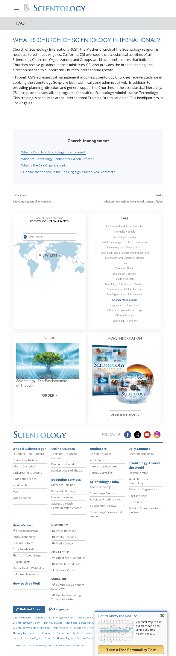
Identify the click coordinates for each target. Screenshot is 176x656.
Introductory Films (101, 473)
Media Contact (64, 543)
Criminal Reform (23, 543)
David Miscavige (53, 622)
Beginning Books (101, 454)
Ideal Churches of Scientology (140, 481)
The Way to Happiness (25, 633)
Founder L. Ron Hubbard (28, 454)
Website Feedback (67, 564)
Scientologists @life (141, 454)
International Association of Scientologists (78, 627)
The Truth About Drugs (27, 555)
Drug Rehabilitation (25, 549)
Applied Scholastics (84, 633)
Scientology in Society (124, 321)
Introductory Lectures (103, 466)
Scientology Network (61, 617)
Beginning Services (66, 480)
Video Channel (22, 498)
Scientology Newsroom (26, 622)
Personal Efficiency (63, 491)
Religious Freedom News (106, 499)
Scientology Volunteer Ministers (31, 627)
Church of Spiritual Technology (124, 310)
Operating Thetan (124, 268)
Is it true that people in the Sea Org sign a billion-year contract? (68, 172)
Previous (20, 195)
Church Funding (124, 315)
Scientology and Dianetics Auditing (124, 258)
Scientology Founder (124, 237)
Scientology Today (105, 482)
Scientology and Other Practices (124, 289)
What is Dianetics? (24, 466)
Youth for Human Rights (59, 638)
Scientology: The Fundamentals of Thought (41, 383)
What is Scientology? (29, 449)
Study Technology (24, 537)
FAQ (124, 218)
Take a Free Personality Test (131, 649)
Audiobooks (98, 460)
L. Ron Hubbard (22, 617)
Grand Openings (100, 487)
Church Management (124, 300)
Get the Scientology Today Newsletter (66, 597)
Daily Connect (139, 449)
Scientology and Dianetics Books (125, 247)
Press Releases (65, 531)
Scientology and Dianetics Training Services (124, 253)
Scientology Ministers (124, 274)
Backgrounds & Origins (27, 473)
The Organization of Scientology (32, 202)
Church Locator (138, 473)
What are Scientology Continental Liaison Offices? (57, 159)
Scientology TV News (103, 506)
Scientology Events (102, 493)
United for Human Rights (27, 638)
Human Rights (21, 562)
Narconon (63, 633)
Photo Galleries (65, 537)
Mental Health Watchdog (28, 568)
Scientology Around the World (144, 465)
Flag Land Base (138, 496)
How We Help (23, 525)
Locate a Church (65, 570)
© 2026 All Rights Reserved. (49, 645)
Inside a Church (124, 279)
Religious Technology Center (124, 305)
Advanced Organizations (144, 489)
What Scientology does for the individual (124, 242)
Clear (125, 263)
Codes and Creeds (25, 479)
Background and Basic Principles (124, 226)
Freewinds (135, 502)
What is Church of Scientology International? (53, 152)
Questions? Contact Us (70, 558)
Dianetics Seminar (62, 485)
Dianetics (40, 617)
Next (158, 195)
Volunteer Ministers (25, 574)
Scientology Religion (89, 617)
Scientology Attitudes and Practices (124, 284)
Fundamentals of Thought (67, 470)
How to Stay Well (26, 583)
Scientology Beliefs (124, 232)
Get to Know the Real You (119, 615)
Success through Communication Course (66, 505)
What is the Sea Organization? (43, 165)
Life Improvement (62, 497)
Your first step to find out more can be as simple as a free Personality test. (149, 627)
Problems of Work (63, 464)
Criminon (47, 633)
